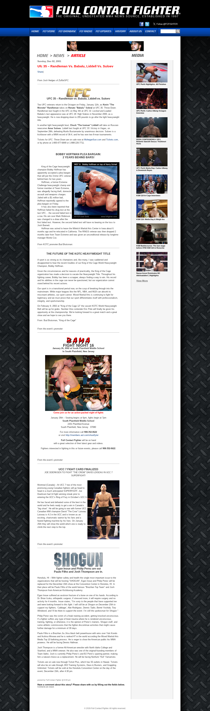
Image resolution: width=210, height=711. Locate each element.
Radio (86, 31)
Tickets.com (112, 139)
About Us (135, 31)
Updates (103, 31)
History (121, 31)
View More (142, 280)
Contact (150, 31)
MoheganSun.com (92, 139)
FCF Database (67, 31)
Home (35, 31)
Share (40, 72)
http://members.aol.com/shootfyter (82, 435)
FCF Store (49, 31)
